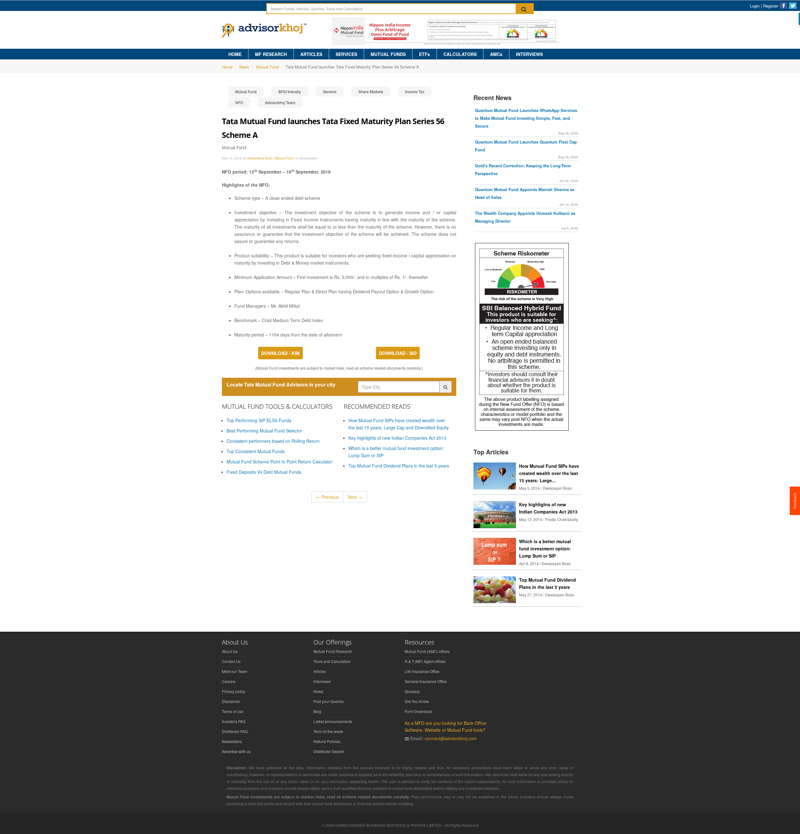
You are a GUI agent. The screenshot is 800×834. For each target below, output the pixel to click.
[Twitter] (793, 6)
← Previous (327, 497)
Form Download (418, 711)
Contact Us (231, 661)
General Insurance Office (426, 681)
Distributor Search (328, 751)
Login (755, 6)
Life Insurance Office (422, 671)
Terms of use (232, 711)
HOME (235, 54)
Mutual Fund (267, 67)
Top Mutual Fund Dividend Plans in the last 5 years (398, 465)
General (330, 91)
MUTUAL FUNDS (388, 54)
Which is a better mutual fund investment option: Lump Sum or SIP (545, 548)
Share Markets (370, 91)
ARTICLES (311, 54)
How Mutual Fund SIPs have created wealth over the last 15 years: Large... (549, 473)
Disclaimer (231, 701)
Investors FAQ (233, 721)
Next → (355, 497)
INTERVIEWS (529, 54)
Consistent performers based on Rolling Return (273, 441)
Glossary (412, 691)
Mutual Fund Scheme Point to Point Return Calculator (279, 461)
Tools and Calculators (331, 661)
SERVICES (346, 54)
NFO (239, 102)
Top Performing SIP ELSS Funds (259, 420)
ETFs (424, 54)
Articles (319, 671)
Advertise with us (236, 751)
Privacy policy (233, 691)
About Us (230, 651)
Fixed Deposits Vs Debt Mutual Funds (264, 472)
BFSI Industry (289, 91)
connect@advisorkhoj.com (451, 738)
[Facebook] (783, 6)
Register (770, 6)
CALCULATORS (460, 54)
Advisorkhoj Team (280, 102)
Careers (229, 681)
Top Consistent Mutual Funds (256, 451)
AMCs (496, 54)
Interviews (322, 681)
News (244, 67)
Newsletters (232, 741)
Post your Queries (328, 701)
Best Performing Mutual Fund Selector (264, 430)
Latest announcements (332, 721)
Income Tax (414, 91)
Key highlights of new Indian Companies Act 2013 (397, 438)
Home (227, 67)
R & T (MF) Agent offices (425, 661)
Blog (317, 711)
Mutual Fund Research (332, 651)
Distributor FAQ (235, 731)
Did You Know (417, 701)
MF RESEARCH (271, 54)
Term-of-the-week (328, 731)
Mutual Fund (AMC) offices (427, 651)
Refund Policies (326, 741)
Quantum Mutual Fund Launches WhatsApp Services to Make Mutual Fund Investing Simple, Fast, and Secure (526, 118)
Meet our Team (234, 671)
